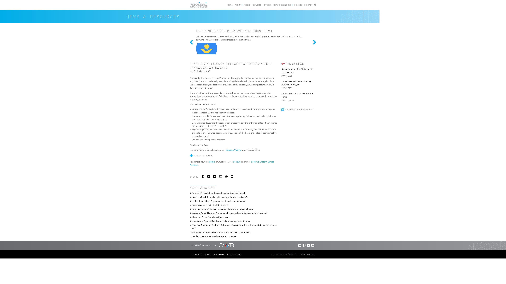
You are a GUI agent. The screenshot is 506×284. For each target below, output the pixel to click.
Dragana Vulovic (233, 150)
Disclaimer (219, 254)
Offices (267, 5)
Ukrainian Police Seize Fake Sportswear (210, 217)
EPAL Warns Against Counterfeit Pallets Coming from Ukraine (221, 221)
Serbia (212, 161)
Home (230, 5)
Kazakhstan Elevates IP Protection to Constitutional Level (234, 31)
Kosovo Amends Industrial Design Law (210, 205)
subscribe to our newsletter (297, 109)
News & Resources (282, 5)
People (247, 5)
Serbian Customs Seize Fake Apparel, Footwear (214, 236)
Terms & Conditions (201, 254)
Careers (298, 5)
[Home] (199, 5)
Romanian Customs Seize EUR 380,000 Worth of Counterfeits (221, 232)
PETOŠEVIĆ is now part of (204, 245)
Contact (308, 5)
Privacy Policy (234, 254)
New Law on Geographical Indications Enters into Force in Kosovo (223, 209)
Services (257, 5)
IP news (237, 161)
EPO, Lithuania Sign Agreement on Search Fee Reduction (218, 201)
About (238, 5)
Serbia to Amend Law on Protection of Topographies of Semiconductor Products (229, 213)
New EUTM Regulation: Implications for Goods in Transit (218, 193)
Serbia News (294, 64)
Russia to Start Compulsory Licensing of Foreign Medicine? (219, 197)
